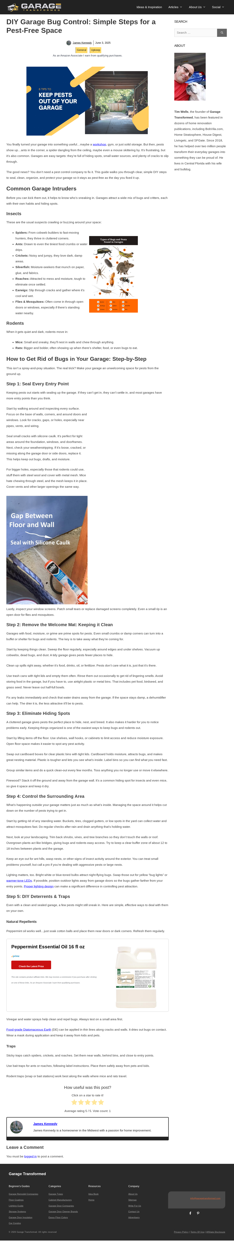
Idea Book (93, 1194)
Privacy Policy (181, 1232)
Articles (173, 7)
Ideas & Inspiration (149, 7)
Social (216, 7)
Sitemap (132, 1200)
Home (91, 1200)
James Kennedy (82, 42)
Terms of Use (197, 1232)
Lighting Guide (16, 1205)
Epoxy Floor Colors (58, 1217)
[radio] (74, 1103)
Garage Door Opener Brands (63, 1211)
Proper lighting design (39, 886)
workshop (99, 144)
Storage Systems (17, 1211)
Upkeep (95, 50)
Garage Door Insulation (20, 1217)
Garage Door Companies (61, 1205)
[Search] (222, 33)
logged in (30, 1156)
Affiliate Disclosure (215, 1232)
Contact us (133, 1211)
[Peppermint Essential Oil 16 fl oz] (136, 1009)
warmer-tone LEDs (19, 880)
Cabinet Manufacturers (60, 1200)
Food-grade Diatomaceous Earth (28, 1029)
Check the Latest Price (31, 966)
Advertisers (134, 1217)
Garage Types (56, 1194)
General (81, 50)
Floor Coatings (16, 1200)
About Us (195, 7)
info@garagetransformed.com (205, 1198)
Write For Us (134, 1205)
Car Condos (15, 1223)
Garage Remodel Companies (23, 1194)
